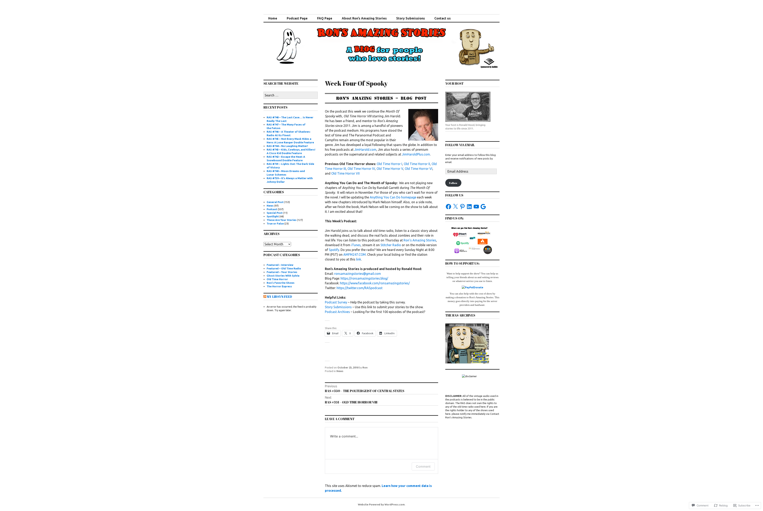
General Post (275, 202)
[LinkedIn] (469, 206)
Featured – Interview (280, 264)
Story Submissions (410, 18)
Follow (453, 183)
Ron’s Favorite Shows (280, 282)
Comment (423, 466)
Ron (365, 367)
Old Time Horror (277, 279)
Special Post (275, 212)
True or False (275, 223)
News (339, 371)
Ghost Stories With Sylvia (283, 275)
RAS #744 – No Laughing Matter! (287, 146)
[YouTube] (476, 206)
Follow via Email (460, 145)
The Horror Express (279, 286)
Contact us (442, 18)
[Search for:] (290, 95)
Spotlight (273, 216)
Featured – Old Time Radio (284, 268)
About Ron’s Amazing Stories (364, 18)
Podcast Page (297, 18)
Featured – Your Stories (282, 272)
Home (272, 18)
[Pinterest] (462, 206)
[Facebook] (448, 206)
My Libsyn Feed (279, 296)
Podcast (272, 209)
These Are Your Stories (281, 220)
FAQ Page (324, 18)
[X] (455, 206)
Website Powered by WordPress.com (381, 504)
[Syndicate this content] (264, 296)
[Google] (483, 206)
